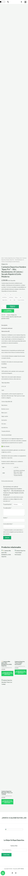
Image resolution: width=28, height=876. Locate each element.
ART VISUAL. (21, 868)
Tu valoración (7, 508)
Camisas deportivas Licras (10, 258)
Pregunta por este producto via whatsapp (7, 673)
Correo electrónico (8, 524)
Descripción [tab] (4, 325)
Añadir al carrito (12, 306)
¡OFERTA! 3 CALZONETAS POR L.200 (14, 818)
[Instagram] (15, 873)
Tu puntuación (7, 504)
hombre (7, 318)
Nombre (5, 517)
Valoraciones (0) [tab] (5, 331)
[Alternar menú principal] (25, 1)
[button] (8, 2)
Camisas (7, 316)
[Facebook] (12, 873)
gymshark (3, 318)
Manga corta (19, 258)
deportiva (12, 316)
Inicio (2, 258)
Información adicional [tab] (6, 328)
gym (20, 316)
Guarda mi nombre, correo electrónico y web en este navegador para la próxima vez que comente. (13, 532)
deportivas (16, 316)
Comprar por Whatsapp (8, 311)
